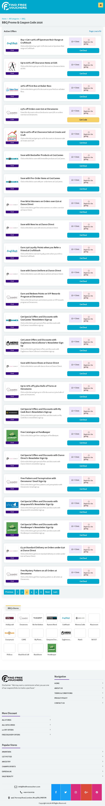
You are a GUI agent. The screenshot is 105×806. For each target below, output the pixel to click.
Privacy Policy (60, 698)
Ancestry (6, 762)
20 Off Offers (8, 730)
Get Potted (7, 757)
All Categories (14, 19)
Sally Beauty (7, 776)
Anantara (6, 752)
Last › (55, 592)
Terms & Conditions (63, 693)
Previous (9, 592)
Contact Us (59, 703)
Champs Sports (9, 767)
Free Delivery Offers (11, 735)
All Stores (6, 720)
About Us (58, 688)
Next (47, 592)
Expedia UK (6, 772)
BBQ (23, 19)
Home (4, 19)
